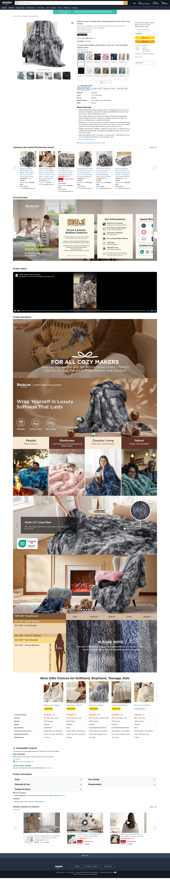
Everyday (75, 8)
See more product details (86, 139)
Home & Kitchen (17, 16)
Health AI (11, 8)
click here (62, 795)
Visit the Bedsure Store (84, 30)
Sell (48, 8)
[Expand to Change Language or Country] (82, 866)
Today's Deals (20, 8)
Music (60, 8)
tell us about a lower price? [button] (34, 801)
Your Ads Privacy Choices (106, 872)
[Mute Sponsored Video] (57, 831)
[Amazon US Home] (59, 867)
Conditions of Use (60, 872)
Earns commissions (35, 274)
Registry (53, 8)
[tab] (84, 491)
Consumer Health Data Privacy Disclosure (87, 872)
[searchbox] (71, 3)
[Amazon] (7, 2)
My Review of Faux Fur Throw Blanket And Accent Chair (37, 276)
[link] (28, 172)
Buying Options (140, 709)
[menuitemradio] (152, 310)
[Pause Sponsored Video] (57, 827)
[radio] (21, 76)
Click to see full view (44, 69)
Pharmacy (67, 8)
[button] (4, 8)
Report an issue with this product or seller (92, 143)
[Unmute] (155, 311)
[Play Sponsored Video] (85, 822)
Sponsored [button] (15, 809)
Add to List (139, 63)
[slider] (81, 310)
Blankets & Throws (34, 16)
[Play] (14, 311)
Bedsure (144, 48)
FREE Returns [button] (81, 50)
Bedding (25, 16)
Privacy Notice (70, 872)
